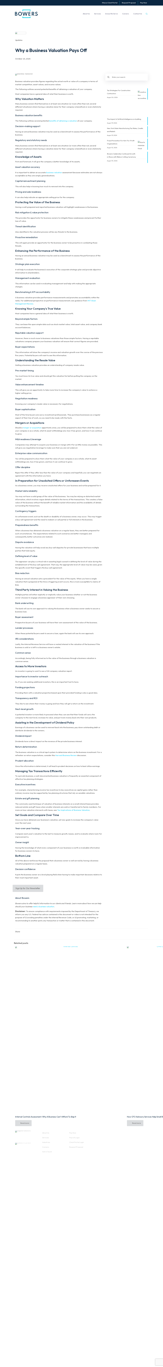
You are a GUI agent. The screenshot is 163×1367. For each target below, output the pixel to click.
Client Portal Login (76, 1142)
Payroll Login (74, 1138)
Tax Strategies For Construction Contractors (118, 92)
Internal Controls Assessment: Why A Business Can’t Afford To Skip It (45, 1116)
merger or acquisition (32, 427)
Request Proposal (76, 1147)
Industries (46, 1142)
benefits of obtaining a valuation (63, 121)
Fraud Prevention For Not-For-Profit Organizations (120, 142)
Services (45, 1138)
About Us (45, 1133)
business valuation (54, 172)
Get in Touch (47, 1152)
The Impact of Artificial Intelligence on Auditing (124, 119)
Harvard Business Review (66, 755)
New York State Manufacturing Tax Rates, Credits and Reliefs (125, 129)
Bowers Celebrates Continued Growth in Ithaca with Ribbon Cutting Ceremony (121, 155)
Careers (45, 1147)
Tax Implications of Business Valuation (73, 810)
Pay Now (72, 1133)
